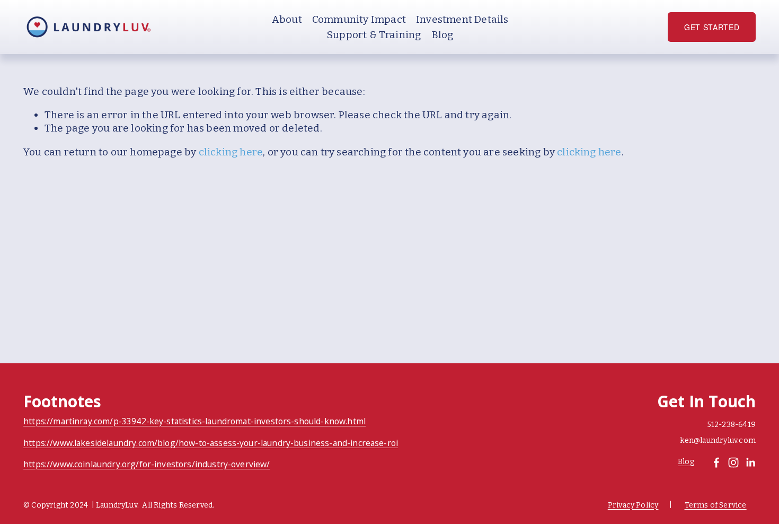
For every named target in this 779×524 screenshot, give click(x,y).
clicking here (231, 152)
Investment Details (462, 19)
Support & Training (374, 35)
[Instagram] (733, 462)
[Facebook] (716, 462)
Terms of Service (716, 505)
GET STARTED (712, 27)
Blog (442, 35)
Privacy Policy (633, 505)
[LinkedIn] (750, 462)
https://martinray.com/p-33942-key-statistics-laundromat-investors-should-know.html (194, 421)
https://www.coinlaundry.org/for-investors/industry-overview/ (146, 464)
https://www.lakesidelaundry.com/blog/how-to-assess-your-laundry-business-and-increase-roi (210, 443)
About (287, 19)
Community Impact (359, 19)
